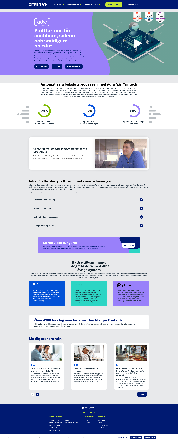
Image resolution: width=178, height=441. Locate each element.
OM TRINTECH (101, 416)
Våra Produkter (73, 5)
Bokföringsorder (53, 428)
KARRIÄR (100, 422)
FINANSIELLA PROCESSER (55, 416)
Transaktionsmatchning (55, 422)
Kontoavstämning (54, 420)
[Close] (175, 437)
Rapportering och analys (72, 422)
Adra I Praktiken (41, 66)
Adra (86, 420)
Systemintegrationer (74, 66)
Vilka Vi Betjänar (91, 5)
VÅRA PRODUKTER (89, 416)
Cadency (87, 422)
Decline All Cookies (136, 437)
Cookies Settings (122, 437)
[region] (89, 437)
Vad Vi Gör (57, 5)
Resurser (142, 394)
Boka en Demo (113, 5)
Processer (56, 66)
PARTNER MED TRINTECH (103, 425)
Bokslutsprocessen (54, 430)
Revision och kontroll (55, 425)
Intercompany (68, 420)
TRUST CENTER (101, 428)
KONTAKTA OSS (101, 420)
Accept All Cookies (150, 437)
